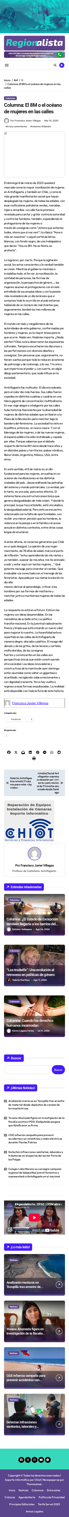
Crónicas (10, 1459)
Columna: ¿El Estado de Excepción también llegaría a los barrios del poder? (32, 886)
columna (36, 126)
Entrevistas (53, 1452)
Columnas (10, 98)
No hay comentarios (16, 126)
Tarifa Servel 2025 (49, 1466)
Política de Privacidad (52, 1459)
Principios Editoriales (21, 1466)
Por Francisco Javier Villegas (25, 120)
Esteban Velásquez (22, 891)
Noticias (14, 1222)
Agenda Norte (26, 1459)
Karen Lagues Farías (23, 992)
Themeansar (34, 1446)
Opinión (47, 126)
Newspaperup (51, 1441)
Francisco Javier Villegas (30, 703)
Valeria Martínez (21, 942)
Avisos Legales (34, 1473)
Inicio (12, 1452)
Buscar (16, 1020)
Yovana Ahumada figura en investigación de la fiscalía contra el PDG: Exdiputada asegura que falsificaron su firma (36, 1083)
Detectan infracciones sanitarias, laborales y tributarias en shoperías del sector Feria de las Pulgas (35, 1117)
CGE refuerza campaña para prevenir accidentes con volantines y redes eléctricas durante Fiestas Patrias (35, 1100)
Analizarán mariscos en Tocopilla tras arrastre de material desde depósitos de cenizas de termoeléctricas (36, 1066)
